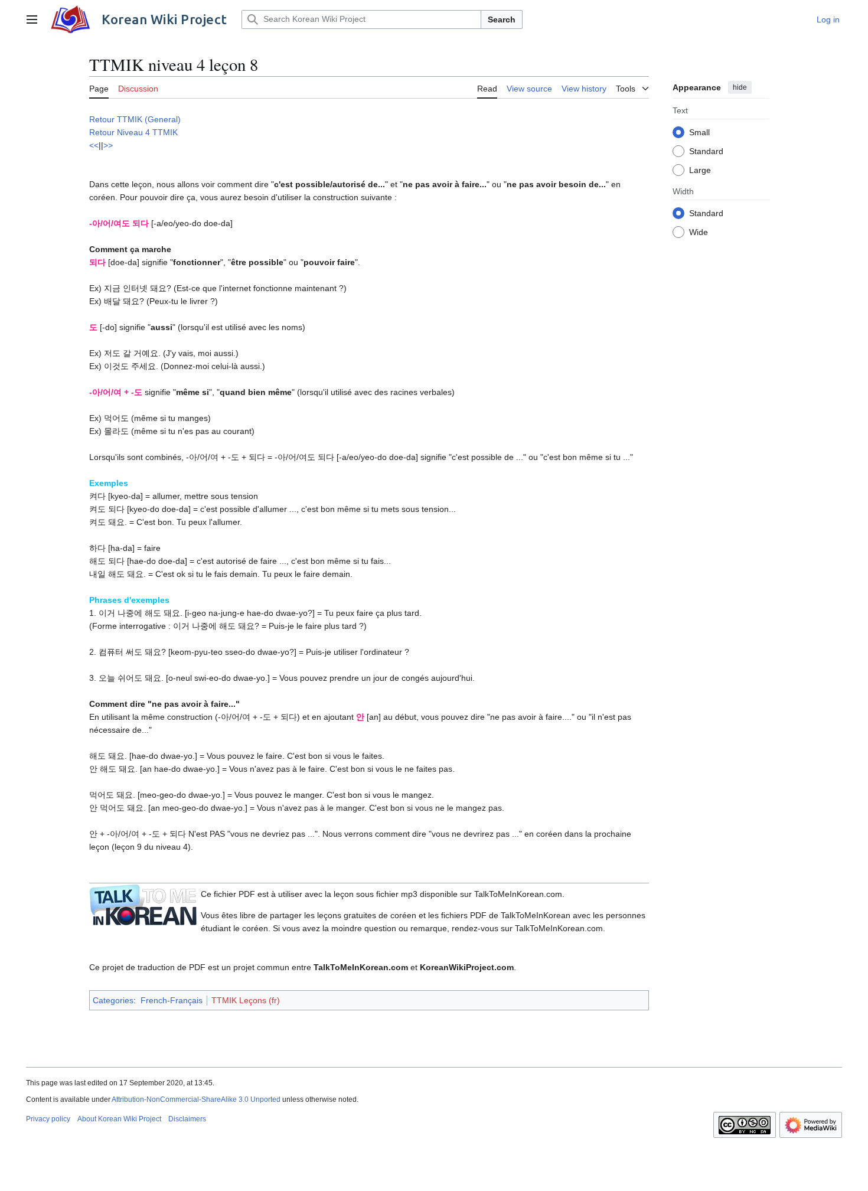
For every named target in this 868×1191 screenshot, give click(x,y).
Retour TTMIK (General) (135, 119)
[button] (31, 19)
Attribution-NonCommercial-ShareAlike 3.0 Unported (196, 1099)
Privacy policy (48, 1119)
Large (700, 169)
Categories (113, 1000)
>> (108, 145)
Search (501, 19)
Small (699, 131)
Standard (706, 150)
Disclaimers (187, 1119)
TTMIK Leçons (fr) (245, 1000)
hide (740, 87)
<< (94, 145)
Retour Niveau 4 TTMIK (133, 132)
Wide (698, 231)
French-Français (172, 1000)
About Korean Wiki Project (119, 1119)
